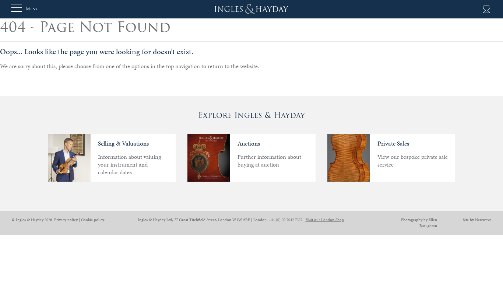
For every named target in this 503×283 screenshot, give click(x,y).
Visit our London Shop (325, 220)
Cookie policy (92, 220)
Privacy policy (66, 220)
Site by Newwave (477, 220)
